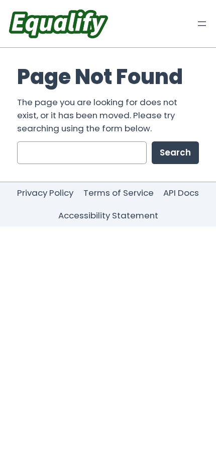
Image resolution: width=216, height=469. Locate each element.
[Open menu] (202, 24)
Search (175, 152)
